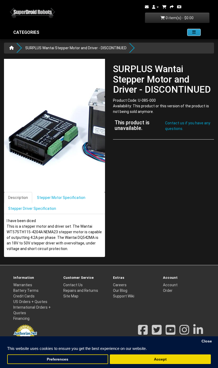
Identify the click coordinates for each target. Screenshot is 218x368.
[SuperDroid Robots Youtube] (170, 332)
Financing (21, 318)
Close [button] (207, 341)
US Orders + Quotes (30, 302)
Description (18, 197)
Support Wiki (123, 296)
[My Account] (155, 7)
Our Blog (120, 290)
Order (168, 290)
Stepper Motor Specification (61, 197)
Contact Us (73, 285)
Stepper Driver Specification (32, 208)
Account (170, 285)
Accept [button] (160, 359)
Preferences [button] (57, 359)
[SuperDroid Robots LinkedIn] (198, 332)
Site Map (70, 296)
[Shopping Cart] (164, 7)
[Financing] (179, 7)
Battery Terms (26, 290)
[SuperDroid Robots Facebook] (142, 332)
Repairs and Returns (80, 290)
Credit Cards (24, 296)
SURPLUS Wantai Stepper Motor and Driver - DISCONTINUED (76, 48)
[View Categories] (194, 32)
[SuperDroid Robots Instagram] (184, 332)
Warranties (22, 285)
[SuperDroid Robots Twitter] (156, 332)
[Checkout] (172, 7)
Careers (120, 285)
